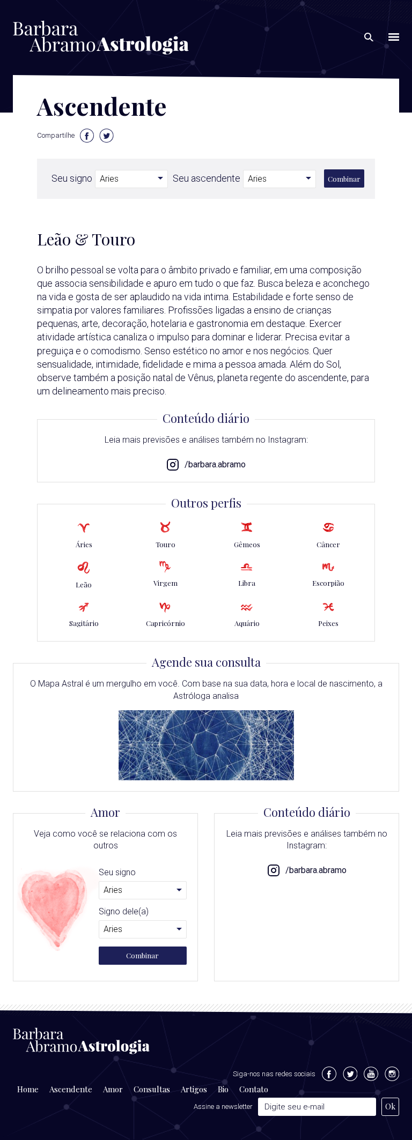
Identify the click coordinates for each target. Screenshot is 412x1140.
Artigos (194, 1089)
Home (28, 1089)
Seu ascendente (206, 178)
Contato (253, 1089)
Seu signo (72, 178)
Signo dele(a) (124, 911)
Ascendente (70, 1089)
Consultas (152, 1089)
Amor (113, 1089)
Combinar (344, 178)
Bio (223, 1089)
